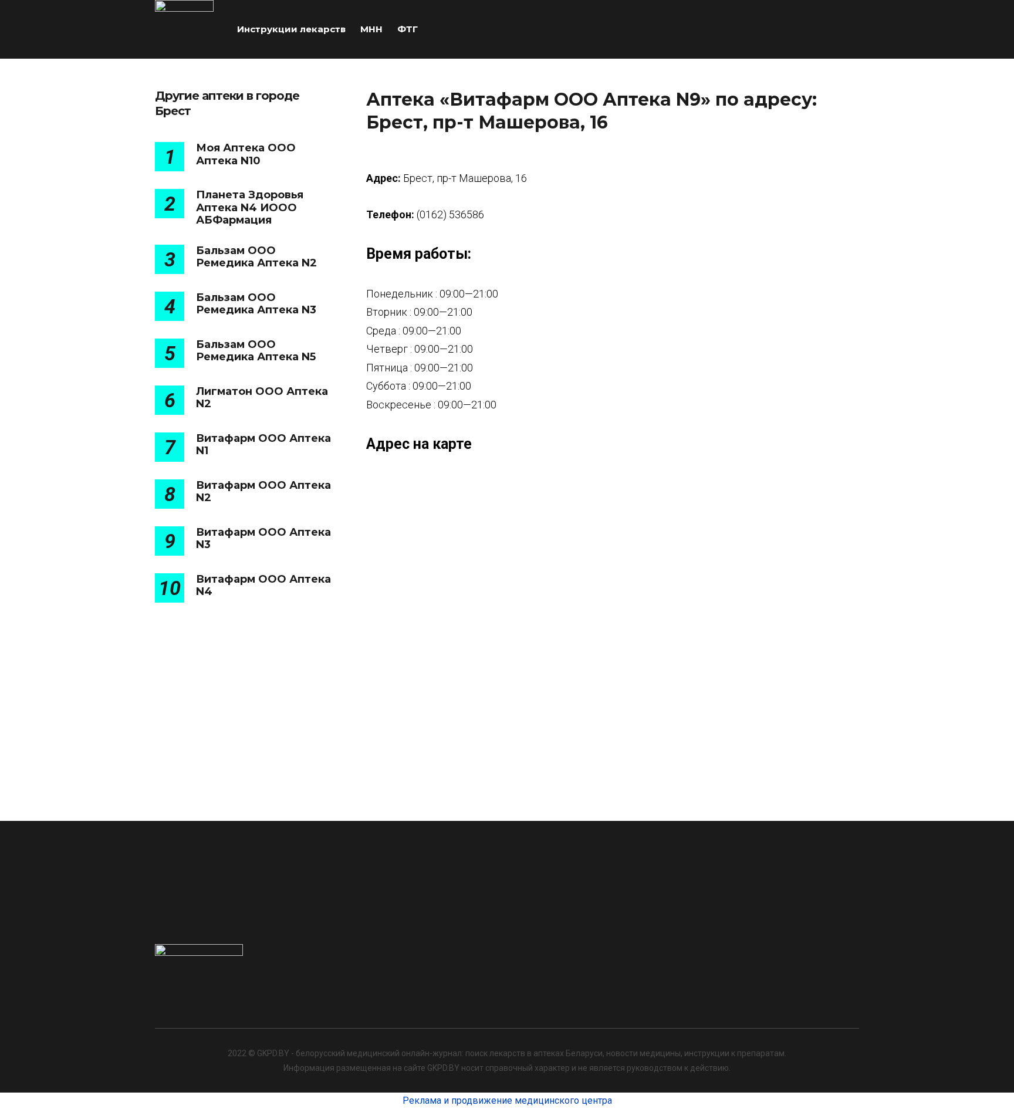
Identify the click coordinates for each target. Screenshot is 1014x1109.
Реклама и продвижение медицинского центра (507, 1100)
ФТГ (407, 29)
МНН (371, 29)
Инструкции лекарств (291, 29)
